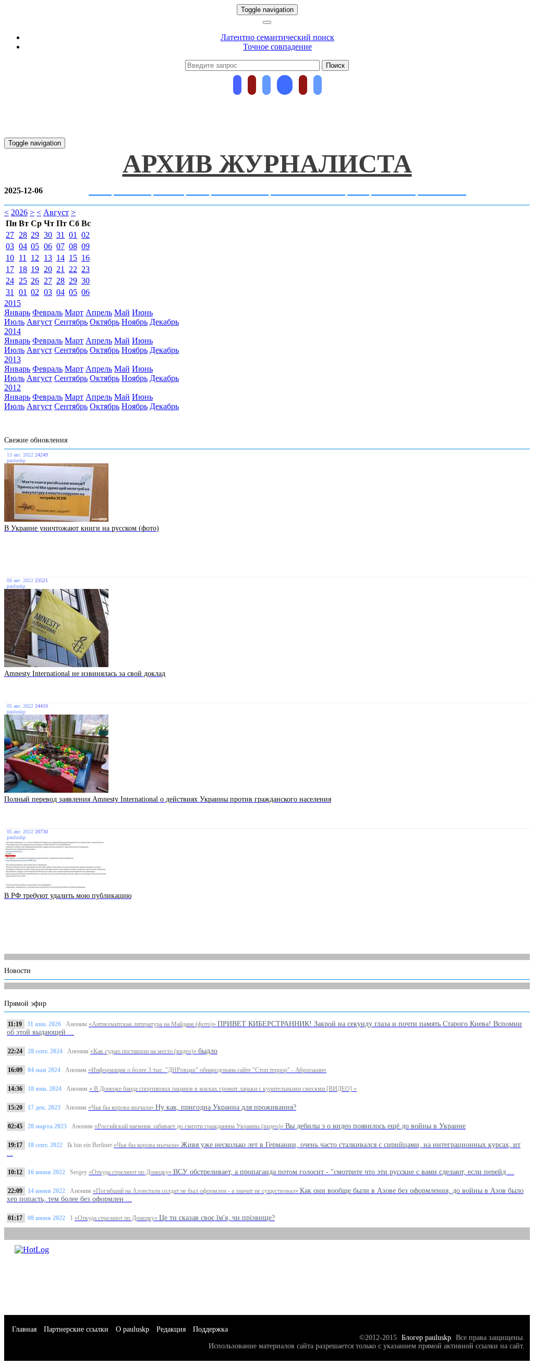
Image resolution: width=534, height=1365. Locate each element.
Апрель (99, 312)
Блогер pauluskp (425, 1338)
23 (85, 269)
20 (48, 269)
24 (10, 280)
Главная (24, 1329)
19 (35, 269)
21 (60, 269)
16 (85, 257)
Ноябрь (135, 321)
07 (60, 246)
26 (35, 280)
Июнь (142, 312)
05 (35, 246)
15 (73, 257)
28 (23, 234)
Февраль (47, 312)
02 (85, 234)
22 (73, 269)
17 (10, 269)
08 (73, 246)
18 (23, 269)
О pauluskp (132, 1329)
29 (35, 234)
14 (60, 257)
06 (48, 246)
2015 (12, 303)
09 (85, 246)
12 (35, 257)
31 (60, 234)
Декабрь (164, 321)
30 (48, 234)
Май (122, 312)
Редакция (171, 1329)
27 (10, 234)
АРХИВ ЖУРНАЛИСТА (267, 163)
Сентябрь (71, 321)
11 (23, 257)
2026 (19, 212)
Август (56, 212)
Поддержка (210, 1329)
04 (23, 246)
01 (73, 234)
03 (10, 246)
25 (23, 280)
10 (10, 257)
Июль (14, 321)
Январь (17, 312)
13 (48, 257)
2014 (12, 331)
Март (74, 312)
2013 (12, 359)
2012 (12, 387)
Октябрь (104, 321)
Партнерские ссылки (76, 1329)
